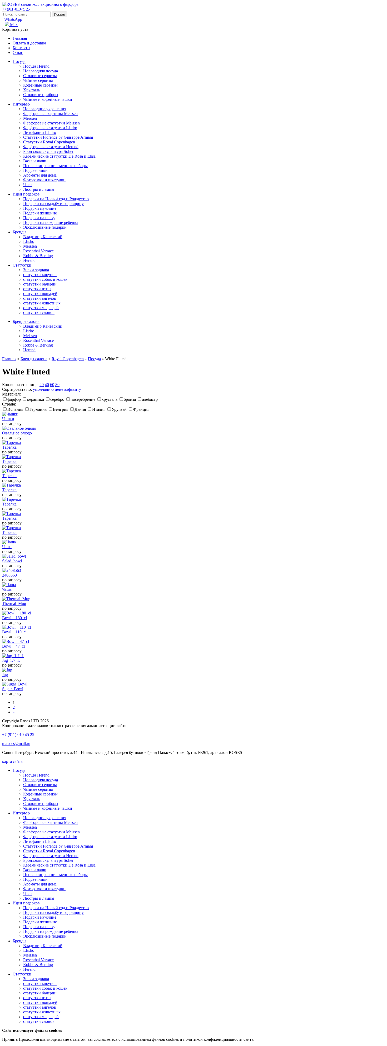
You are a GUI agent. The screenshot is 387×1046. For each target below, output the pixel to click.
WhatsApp (13, 19)
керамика (35, 399)
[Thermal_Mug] (16, 599)
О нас (18, 52)
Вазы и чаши (34, 161)
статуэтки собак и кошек (45, 279)
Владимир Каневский (42, 236)
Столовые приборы (40, 94)
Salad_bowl (12, 561)
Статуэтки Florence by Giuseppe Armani (58, 137)
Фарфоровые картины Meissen (50, 113)
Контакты (21, 48)
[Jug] (7, 670)
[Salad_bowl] (14, 556)
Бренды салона (26, 321)
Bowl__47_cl (13, 646)
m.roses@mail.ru (16, 743)
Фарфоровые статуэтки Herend (50, 146)
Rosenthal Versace (38, 251)
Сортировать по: (17, 389)
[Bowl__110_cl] (16, 627)
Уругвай (119, 409)
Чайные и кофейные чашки (47, 99)
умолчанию (44, 389)
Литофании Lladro (39, 132)
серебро (57, 399)
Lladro (28, 241)
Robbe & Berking (38, 255)
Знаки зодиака (36, 270)
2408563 (9, 575)
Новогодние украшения (44, 109)
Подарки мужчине (39, 208)
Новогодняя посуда (40, 71)
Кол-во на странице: (20, 384)
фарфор (14, 399)
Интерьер (21, 104)
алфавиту (72, 389)
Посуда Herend (36, 66)
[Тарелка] (11, 442)
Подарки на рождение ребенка (50, 222)
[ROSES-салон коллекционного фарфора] (40, 4)
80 (57, 384)
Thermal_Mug (14, 603)
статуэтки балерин (40, 284)
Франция (141, 409)
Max (13, 24)
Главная (20, 38)
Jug (5, 674)
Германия (38, 409)
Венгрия (60, 409)
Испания (15, 409)
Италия (98, 409)
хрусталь (109, 399)
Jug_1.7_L (11, 660)
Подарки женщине (40, 213)
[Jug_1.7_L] (13, 655)
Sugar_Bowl (12, 689)
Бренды (19, 232)
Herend (29, 260)
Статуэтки (22, 265)
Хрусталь (31, 90)
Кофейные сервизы (40, 85)
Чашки (8, 419)
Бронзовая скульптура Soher (48, 151)
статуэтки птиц (37, 289)
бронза (130, 399)
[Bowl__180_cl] (16, 613)
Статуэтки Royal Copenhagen (49, 142)
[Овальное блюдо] (19, 428)
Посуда (19, 61)
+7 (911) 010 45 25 (15, 9)
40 (47, 384)
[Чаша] (9, 542)
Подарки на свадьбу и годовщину (53, 203)
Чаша (7, 546)
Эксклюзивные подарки (45, 227)
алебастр (150, 399)
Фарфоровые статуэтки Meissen (51, 123)
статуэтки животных (42, 303)
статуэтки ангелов (39, 298)
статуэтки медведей (41, 308)
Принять (10, 1039)
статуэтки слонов (38, 312)
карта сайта (12, 761)
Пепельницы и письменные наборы (55, 165)
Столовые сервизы (40, 75)
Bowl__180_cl (14, 617)
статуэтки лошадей (40, 293)
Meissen (30, 118)
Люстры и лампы (38, 189)
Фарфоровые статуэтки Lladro (50, 128)
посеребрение (83, 399)
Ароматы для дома (40, 175)
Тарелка (9, 447)
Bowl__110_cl (14, 632)
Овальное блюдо (17, 433)
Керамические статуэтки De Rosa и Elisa (59, 156)
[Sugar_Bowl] (14, 684)
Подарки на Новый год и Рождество (56, 199)
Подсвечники (35, 170)
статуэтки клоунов (40, 274)
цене (59, 389)
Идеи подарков (26, 194)
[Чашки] (10, 414)
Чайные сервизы (38, 80)
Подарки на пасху (39, 218)
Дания (80, 409)
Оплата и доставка (29, 43)
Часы (27, 184)
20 (41, 384)
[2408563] (11, 570)
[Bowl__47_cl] (15, 641)
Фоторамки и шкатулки (44, 180)
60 (52, 384)
